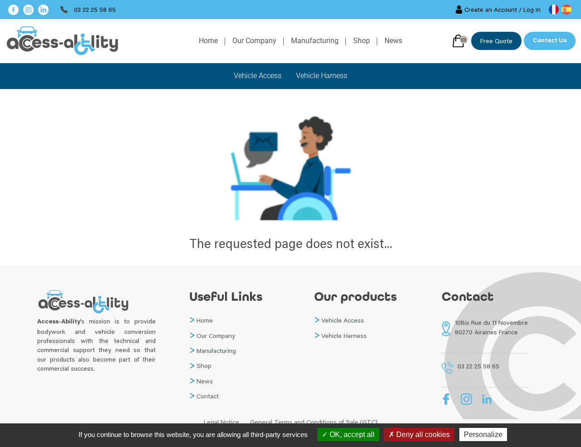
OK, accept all (351, 434)
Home (208, 40)
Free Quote (496, 41)
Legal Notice (221, 422)
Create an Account (490, 9)
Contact (208, 396)
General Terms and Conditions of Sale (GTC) (314, 422)
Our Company (254, 40)
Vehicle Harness (321, 75)
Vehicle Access (257, 75)
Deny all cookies (422, 434)
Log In (532, 9)
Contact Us (549, 41)
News (393, 40)
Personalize (483, 434)
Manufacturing (315, 40)
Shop (361, 40)
